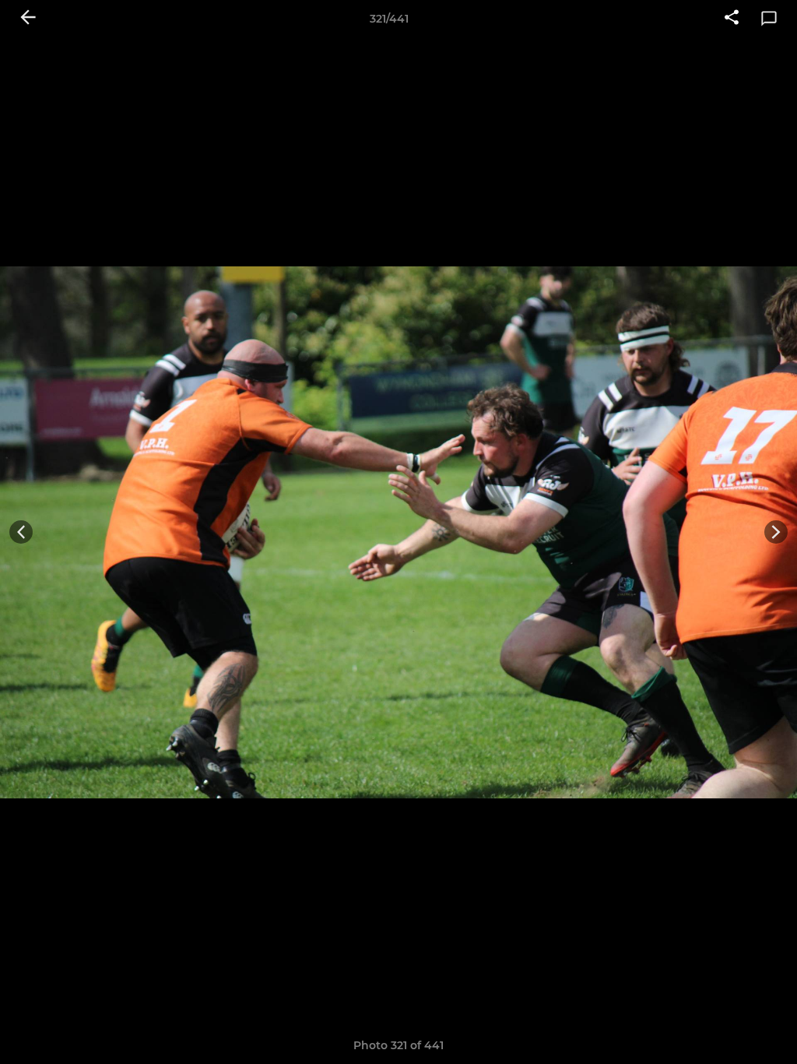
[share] (731, 19)
